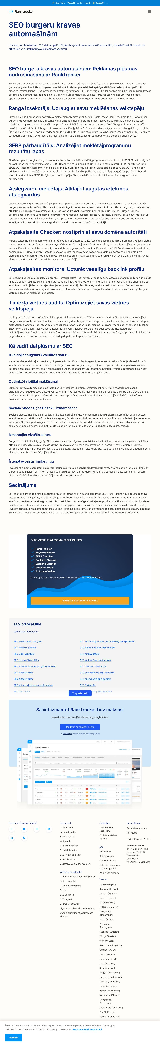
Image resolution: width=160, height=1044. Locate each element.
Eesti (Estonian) (107, 963)
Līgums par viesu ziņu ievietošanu (77, 908)
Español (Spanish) (108, 893)
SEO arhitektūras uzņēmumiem (95, 660)
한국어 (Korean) (107, 1012)
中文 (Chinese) (106, 940)
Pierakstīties (67, 734)
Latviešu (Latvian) (108, 986)
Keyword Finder (68, 832)
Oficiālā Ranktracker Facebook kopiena (37, 829)
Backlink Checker (69, 845)
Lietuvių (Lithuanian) (109, 981)
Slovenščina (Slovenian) (105, 1001)
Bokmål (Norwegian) (109, 1016)
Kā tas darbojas (68, 881)
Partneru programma (70, 885)
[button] (149, 11)
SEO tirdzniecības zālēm (26, 660)
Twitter (49, 829)
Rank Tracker (67, 827)
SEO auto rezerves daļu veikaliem (97, 672)
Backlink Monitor (68, 850)
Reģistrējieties (106, 856)
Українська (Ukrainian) (111, 1007)
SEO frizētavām (88, 685)
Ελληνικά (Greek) (108, 959)
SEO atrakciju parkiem (25, 647)
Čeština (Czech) (107, 950)
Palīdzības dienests (109, 872)
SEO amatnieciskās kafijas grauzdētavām (35, 666)
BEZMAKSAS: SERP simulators (75, 863)
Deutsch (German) (108, 889)
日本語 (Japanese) (108, 907)
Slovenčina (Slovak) (109, 995)
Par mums (132, 832)
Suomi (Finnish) (107, 968)
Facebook (12, 829)
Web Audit (65, 841)
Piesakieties (105, 851)
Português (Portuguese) (106, 926)
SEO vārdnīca (67, 894)
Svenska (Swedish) (109, 931)
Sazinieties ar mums (137, 828)
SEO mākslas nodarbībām (93, 666)
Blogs (63, 890)
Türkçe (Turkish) (107, 936)
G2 (24, 838)
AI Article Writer (68, 859)
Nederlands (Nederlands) (106, 913)
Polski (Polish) (106, 919)
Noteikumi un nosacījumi (106, 829)
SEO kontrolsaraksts (70, 854)
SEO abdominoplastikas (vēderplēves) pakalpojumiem (107, 641)
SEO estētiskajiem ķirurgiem (28, 641)
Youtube (24, 829)
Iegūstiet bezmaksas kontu (80, 727)
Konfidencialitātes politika (108, 837)
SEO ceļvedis (66, 899)
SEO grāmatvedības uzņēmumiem (97, 647)
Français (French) (108, 898)
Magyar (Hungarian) (109, 972)
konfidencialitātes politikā (87, 1029)
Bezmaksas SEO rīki (70, 903)
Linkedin (12, 838)
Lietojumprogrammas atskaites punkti (110, 867)
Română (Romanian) (109, 990)
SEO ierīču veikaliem (24, 654)
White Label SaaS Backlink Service (77, 876)
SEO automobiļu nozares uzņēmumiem (33, 685)
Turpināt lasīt (80, 693)
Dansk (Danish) (107, 954)
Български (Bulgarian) (110, 945)
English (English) (107, 884)
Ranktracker (21, 11)
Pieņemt (13, 1037)
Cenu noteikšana (107, 860)
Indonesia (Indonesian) (110, 977)
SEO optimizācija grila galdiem (95, 679)
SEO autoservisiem (23, 672)
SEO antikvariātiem (89, 654)
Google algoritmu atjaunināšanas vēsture (76, 914)
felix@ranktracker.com (138, 862)
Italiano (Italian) (107, 902)
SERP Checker (67, 836)
